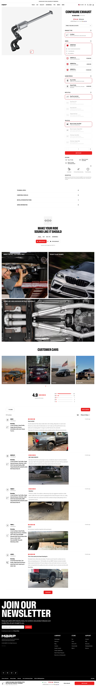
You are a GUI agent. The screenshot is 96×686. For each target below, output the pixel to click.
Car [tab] (43, 236)
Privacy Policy (13, 678)
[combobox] (81, 5)
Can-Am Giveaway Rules (28, 678)
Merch (58, 4)
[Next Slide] (90, 370)
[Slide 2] (47, 386)
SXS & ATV (42, 4)
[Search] (88, 5)
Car (37, 4)
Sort (78, 415)
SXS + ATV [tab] (48, 236)
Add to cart (78, 153)
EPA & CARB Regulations (39, 678)
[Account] (93, 5)
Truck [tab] (39, 236)
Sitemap (19, 678)
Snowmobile (49, 4)
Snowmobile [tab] (55, 236)
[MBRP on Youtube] (3, 673)
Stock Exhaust (55, 241)
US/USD (92, 678)
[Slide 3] (49, 386)
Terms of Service (5, 678)
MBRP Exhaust (42, 241)
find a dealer (67, 683)
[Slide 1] (46, 386)
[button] (78, 15)
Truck (33, 4)
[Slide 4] (50, 386)
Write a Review (86, 410)
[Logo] (4, 4)
